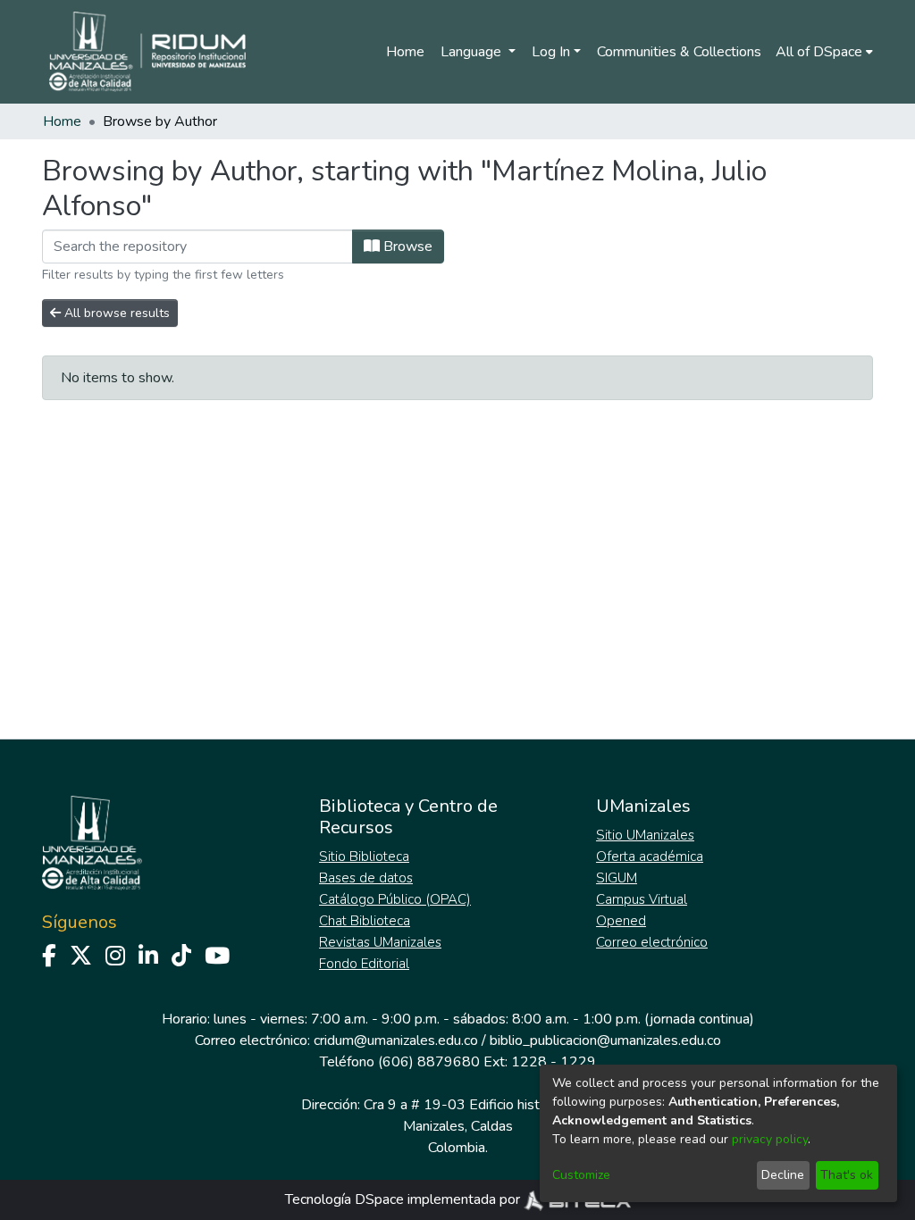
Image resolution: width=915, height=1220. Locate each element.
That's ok (846, 1174)
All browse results (115, 313)
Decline (782, 1174)
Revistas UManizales (380, 942)
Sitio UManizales (645, 835)
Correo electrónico (652, 942)
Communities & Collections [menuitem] (679, 52)
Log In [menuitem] (551, 52)
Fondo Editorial (364, 964)
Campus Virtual (641, 899)
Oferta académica (649, 856)
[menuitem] (824, 52)
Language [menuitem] (473, 52)
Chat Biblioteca (364, 921)
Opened (621, 921)
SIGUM (616, 878)
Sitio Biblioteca (364, 856)
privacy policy (770, 1139)
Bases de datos (366, 878)
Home (405, 52)
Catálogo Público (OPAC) (395, 899)
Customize (581, 1174)
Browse (406, 246)
